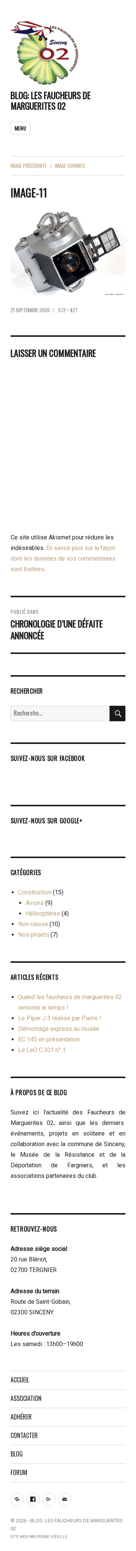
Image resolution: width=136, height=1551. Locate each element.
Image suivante (70, 165)
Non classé (33, 924)
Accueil (20, 1379)
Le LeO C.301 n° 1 (42, 1050)
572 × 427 (67, 310)
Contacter (24, 1435)
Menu (20, 128)
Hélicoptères (43, 913)
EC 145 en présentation (49, 1039)
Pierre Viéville (52, 1536)
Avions (35, 902)
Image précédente (28, 165)
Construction (34, 892)
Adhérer (21, 1416)
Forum (19, 1472)
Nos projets (33, 934)
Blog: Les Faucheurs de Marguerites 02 (51, 100)
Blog (17, 1453)
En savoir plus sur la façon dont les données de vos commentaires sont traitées (63, 558)
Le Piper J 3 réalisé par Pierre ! (59, 1018)
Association (26, 1398)
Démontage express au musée (58, 1028)
